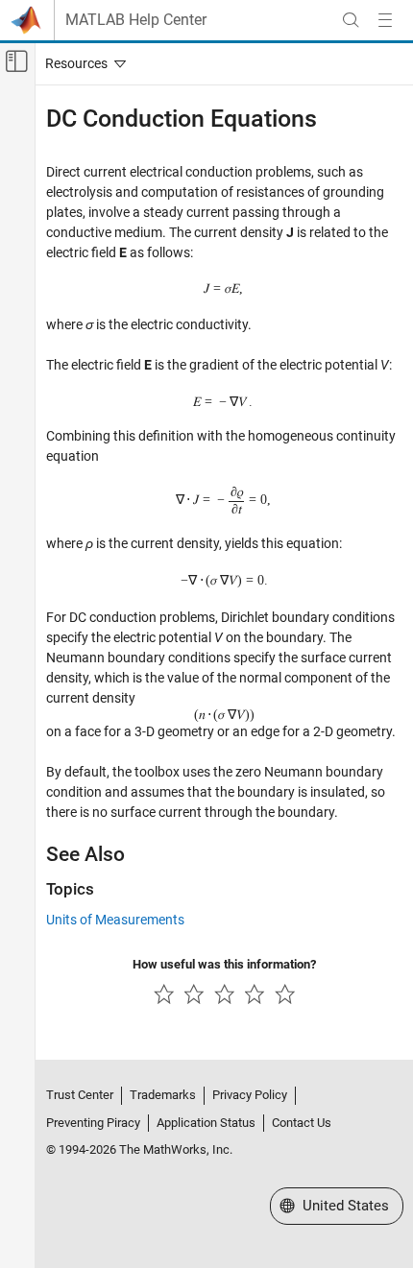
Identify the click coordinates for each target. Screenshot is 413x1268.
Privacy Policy (249, 1095)
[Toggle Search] (350, 20)
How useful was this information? (224, 964)
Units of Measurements (115, 919)
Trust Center (79, 1095)
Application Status (206, 1122)
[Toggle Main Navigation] (385, 20)
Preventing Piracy (93, 1122)
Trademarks (163, 1095)
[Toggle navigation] (82, 63)
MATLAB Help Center (135, 20)
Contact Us (301, 1122)
